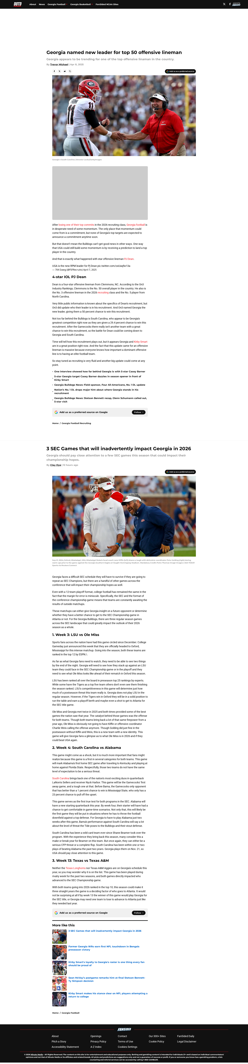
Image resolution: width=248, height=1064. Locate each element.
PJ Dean (129, 258)
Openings (95, 1036)
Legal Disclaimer (186, 1041)
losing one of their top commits (76, 224)
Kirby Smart (140, 341)
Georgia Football (70, 1013)
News (42, 4)
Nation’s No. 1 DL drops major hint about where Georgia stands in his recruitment (96, 391)
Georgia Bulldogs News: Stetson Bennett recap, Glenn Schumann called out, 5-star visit (100, 400)
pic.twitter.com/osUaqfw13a (113, 265)
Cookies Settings (127, 1046)
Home (55, 423)
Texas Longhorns (76, 868)
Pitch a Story (59, 1041)
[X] (224, 4)
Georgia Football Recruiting (76, 423)
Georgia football (136, 224)
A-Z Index (95, 1046)
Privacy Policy (98, 1041)
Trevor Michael (59, 64)
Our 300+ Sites (157, 1036)
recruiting (103, 292)
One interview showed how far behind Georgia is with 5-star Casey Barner (99, 371)
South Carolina (60, 778)
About (32, 4)
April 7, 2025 (90, 269)
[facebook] (230, 4)
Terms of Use (125, 1041)
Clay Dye (55, 465)
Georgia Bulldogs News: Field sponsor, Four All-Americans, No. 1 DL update (99, 384)
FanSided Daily (185, 1036)
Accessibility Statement (65, 1046)
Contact (122, 1036)
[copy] (70, 71)
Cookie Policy (156, 1041)
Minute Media (37, 1054)
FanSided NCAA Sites (107, 4)
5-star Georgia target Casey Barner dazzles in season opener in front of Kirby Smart (97, 378)
